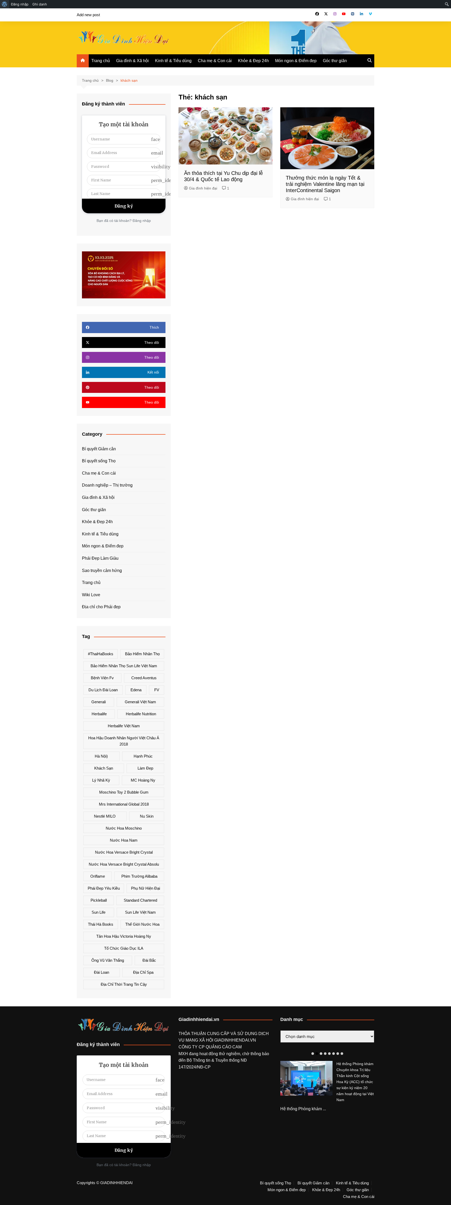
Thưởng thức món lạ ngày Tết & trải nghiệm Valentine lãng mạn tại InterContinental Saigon (325, 184)
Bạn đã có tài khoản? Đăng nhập (124, 220)
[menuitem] (4, 4)
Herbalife (99, 714)
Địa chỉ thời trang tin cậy (124, 984)
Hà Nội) (101, 756)
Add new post (88, 15)
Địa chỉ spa (143, 972)
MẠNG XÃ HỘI (200, 1040)
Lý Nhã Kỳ (101, 780)
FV (156, 690)
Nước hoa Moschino (124, 828)
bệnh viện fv (102, 678)
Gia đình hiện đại (203, 188)
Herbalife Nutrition (141, 714)
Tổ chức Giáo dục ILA (123, 948)
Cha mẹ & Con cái (215, 60)
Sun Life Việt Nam (140, 912)
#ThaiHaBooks (100, 654)
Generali (98, 702)
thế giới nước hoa (142, 924)
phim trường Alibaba (139, 876)
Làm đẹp (145, 768)
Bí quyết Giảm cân (99, 449)
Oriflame (97, 876)
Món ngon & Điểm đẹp (296, 60)
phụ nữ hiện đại (145, 888)
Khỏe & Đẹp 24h (253, 60)
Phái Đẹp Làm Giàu (100, 558)
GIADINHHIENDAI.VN (235, 1040)
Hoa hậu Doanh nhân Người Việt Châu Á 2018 (123, 741)
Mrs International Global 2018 (124, 804)
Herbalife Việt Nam (124, 726)
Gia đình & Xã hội (132, 60)
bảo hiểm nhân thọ (142, 654)
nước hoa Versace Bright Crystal (124, 852)
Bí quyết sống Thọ (99, 461)
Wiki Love (91, 595)
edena (135, 690)
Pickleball (99, 900)
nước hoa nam (124, 840)
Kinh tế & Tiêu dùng (173, 60)
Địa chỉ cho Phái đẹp (101, 607)
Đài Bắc (149, 960)
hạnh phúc (143, 756)
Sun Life (98, 912)
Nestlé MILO (105, 816)
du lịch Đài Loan (103, 690)
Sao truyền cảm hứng (102, 570)
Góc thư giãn (335, 60)
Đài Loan (101, 972)
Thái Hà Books (100, 924)
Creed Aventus (144, 678)
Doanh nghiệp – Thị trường (107, 485)
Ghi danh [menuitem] (39, 4)
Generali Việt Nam (140, 702)
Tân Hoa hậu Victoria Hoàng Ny (123, 936)
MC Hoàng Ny (143, 780)
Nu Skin (146, 816)
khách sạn (103, 768)
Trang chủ (100, 60)
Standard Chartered (140, 900)
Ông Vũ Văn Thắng (107, 960)
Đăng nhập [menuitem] (19, 4)
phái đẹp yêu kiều (104, 888)
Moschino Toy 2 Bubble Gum (124, 792)
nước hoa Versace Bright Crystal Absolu (124, 864)
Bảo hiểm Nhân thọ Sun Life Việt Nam (124, 666)
